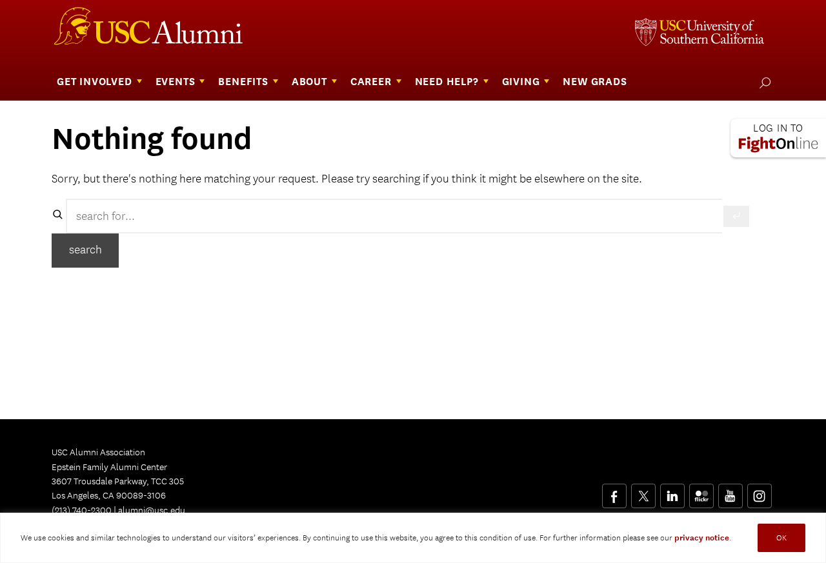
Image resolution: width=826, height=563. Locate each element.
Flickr (702, 491)
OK (781, 537)
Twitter (643, 491)
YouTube (730, 491)
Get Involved (94, 81)
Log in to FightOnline (778, 138)
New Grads (595, 81)
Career (371, 81)
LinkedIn (672, 491)
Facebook (614, 491)
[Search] (736, 216)
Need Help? (447, 81)
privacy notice (701, 538)
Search (762, 82)
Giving (521, 81)
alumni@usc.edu (151, 510)
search (85, 249)
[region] (413, 538)
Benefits (243, 81)
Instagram (759, 491)
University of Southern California (699, 33)
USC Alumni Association (156, 31)
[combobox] (394, 216)
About (309, 81)
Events (176, 81)
